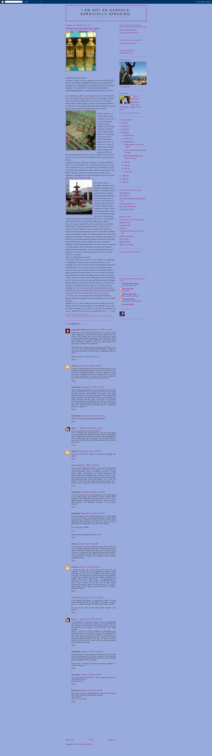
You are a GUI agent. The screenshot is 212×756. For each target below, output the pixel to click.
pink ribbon (107, 316)
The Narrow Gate (128, 299)
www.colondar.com (126, 53)
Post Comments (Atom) (83, 744)
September (128, 142)
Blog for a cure (124, 223)
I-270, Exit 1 (75, 597)
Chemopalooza (124, 193)
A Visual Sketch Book (130, 283)
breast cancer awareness (83, 316)
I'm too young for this (126, 204)
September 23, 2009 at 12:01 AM (93, 416)
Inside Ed (122, 228)
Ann (72, 465)
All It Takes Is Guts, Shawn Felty (131, 220)
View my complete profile (130, 113)
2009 (124, 132)
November (128, 135)
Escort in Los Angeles (79, 699)
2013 (124, 123)
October (127, 139)
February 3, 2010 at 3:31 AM (91, 675)
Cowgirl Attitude (125, 225)
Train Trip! (125, 291)
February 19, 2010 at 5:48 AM (91, 690)
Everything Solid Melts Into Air (132, 301)
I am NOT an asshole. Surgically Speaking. (106, 12)
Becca (73, 428)
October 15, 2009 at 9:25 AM (89, 567)
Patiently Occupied (126, 236)
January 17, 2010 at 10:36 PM (92, 651)
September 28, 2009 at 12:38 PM (93, 492)
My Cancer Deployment (127, 207)
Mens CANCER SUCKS (128, 30)
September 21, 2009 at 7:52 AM (101, 330)
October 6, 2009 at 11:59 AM (88, 544)
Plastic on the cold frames (130, 296)
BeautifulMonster (77, 681)
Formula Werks (128, 304)
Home (91, 740)
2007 (124, 179)
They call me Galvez (126, 209)
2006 (124, 182)
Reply (73, 359)
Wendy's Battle (124, 242)
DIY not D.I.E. (124, 196)
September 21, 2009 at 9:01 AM (89, 366)
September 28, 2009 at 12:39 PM (93, 513)
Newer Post (70, 740)
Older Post (112, 740)
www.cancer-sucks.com (127, 43)
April (126, 168)
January (127, 172)
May (126, 165)
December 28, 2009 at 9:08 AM (91, 619)
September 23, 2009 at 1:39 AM (91, 428)
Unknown (75, 567)
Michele (74, 451)
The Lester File (127, 289)
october (98, 316)
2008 (124, 176)
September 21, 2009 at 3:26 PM (92, 387)
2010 (124, 129)
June (126, 162)
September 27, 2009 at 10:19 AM (87, 465)
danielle (74, 366)
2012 (124, 126)
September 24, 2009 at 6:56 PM (89, 451)
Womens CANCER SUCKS (129, 33)
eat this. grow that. (129, 294)
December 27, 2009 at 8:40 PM (92, 597)
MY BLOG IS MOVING (129, 285)
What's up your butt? (126, 245)
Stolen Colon (124, 239)
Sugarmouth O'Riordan (80, 330)
